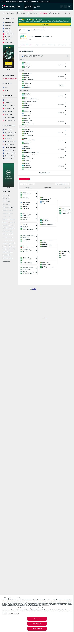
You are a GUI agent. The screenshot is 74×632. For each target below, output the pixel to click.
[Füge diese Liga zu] (51, 36)
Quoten (37, 45)
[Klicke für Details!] (44, 65)
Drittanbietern (45, 605)
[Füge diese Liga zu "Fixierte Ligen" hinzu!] (42, 56)
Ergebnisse (51, 45)
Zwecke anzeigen (37, 628)
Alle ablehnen (37, 623)
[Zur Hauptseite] (12, 6)
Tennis (23, 30)
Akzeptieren (37, 619)
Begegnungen (62, 45)
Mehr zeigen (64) (7, 158)
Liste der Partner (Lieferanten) (10, 614)
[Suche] (61, 6)
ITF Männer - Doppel (37, 30)
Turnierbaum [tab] (24, 179)
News (43, 45)
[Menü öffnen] (69, 6)
